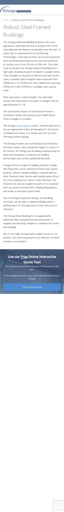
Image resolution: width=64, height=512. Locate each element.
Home (6, 20)
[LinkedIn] (33, 2)
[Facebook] (24, 2)
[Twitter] (28, 2)
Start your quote (32, 287)
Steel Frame (22, 125)
